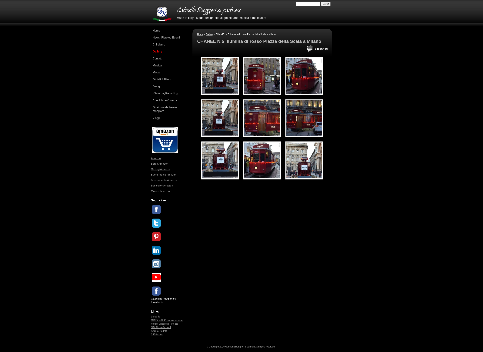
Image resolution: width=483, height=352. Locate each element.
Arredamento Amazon (164, 180)
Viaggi (156, 117)
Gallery (209, 34)
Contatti (157, 58)
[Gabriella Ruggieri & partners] (162, 14)
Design (157, 86)
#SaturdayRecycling (165, 93)
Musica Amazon (160, 191)
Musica (157, 65)
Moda (156, 72)
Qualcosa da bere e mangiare (165, 109)
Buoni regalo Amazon (163, 174)
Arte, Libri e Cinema (165, 100)
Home (200, 34)
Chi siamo (159, 44)
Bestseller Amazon (162, 185)
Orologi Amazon (160, 169)
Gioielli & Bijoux (162, 79)
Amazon (156, 158)
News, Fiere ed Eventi (166, 37)
